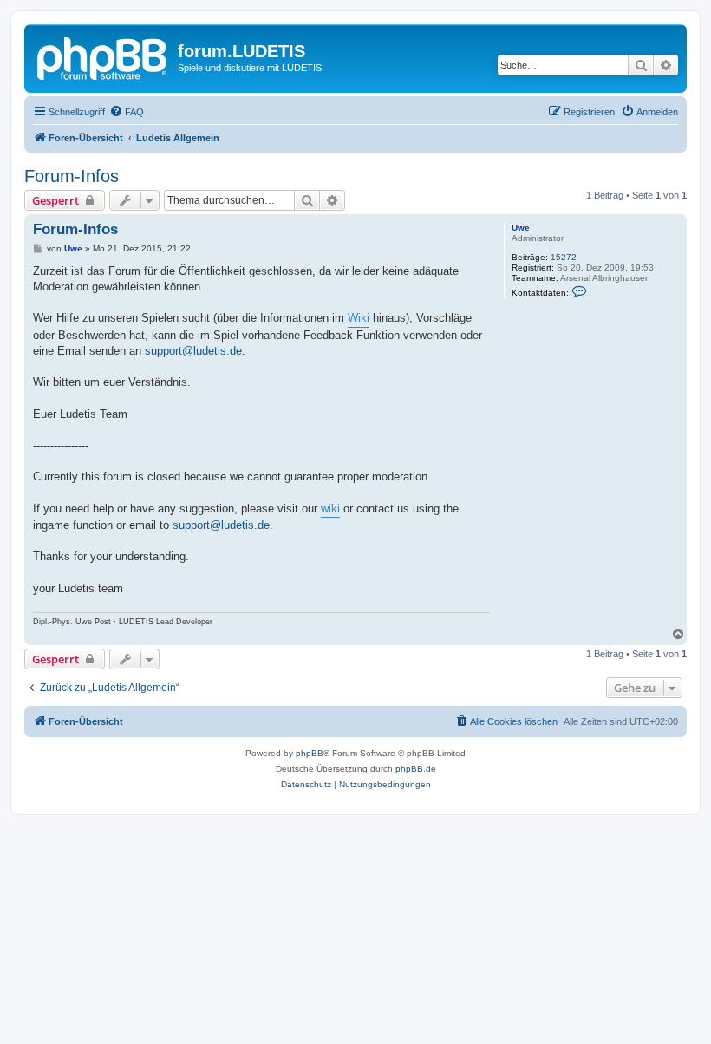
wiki (330, 508)
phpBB (309, 753)
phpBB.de (415, 768)
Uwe (521, 227)
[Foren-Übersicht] (103, 56)
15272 (564, 257)
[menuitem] (126, 111)
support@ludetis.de (193, 350)
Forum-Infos (71, 176)
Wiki (358, 317)
